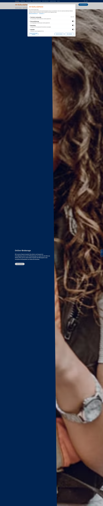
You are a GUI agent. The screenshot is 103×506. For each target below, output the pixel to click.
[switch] (73, 21)
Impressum (41, 13)
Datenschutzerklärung (33, 13)
